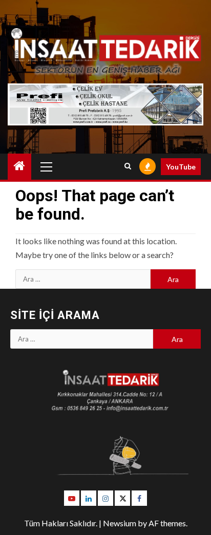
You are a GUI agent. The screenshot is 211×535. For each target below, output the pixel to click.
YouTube (181, 166)
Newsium (119, 523)
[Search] (127, 166)
